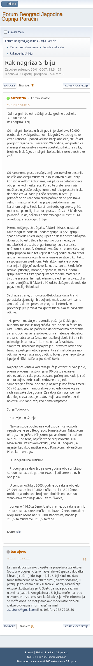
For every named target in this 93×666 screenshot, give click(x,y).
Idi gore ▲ (62, 652)
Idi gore (9, 626)
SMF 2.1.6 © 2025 (37, 657)
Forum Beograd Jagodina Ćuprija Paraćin (32, 16)
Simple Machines (57, 657)
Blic (18, 532)
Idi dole (9, 85)
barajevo (18, 551)
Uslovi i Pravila (44, 652)
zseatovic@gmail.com (22, 610)
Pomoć (29, 652)
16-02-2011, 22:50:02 (18, 558)
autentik (18, 97)
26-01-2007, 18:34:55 (18, 105)
